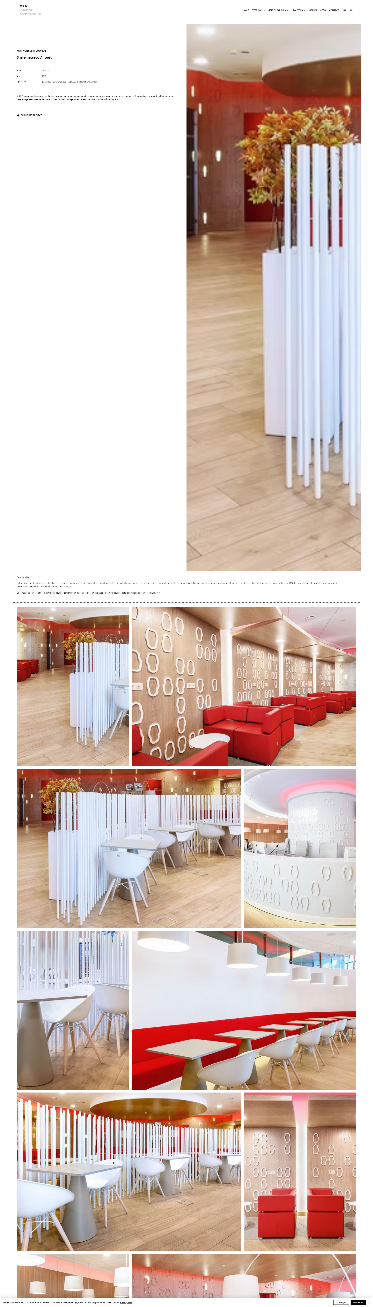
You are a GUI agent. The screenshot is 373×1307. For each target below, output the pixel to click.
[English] (351, 10)
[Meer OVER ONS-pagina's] (264, 10)
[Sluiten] (369, 1302)
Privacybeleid (126, 1302)
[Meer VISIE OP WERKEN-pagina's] (287, 10)
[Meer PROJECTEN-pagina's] (305, 10)
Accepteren (358, 1302)
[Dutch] (344, 10)
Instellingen (341, 1302)
